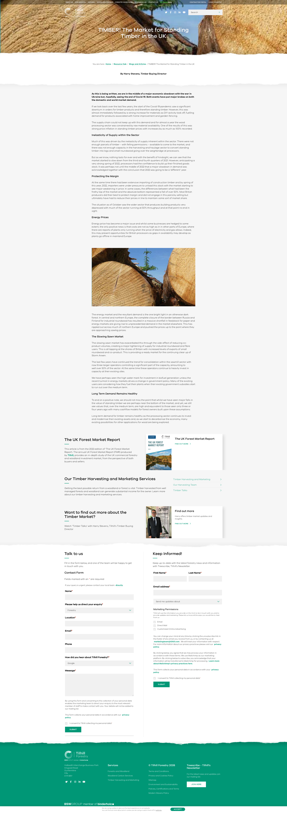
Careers (91, 2)
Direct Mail (162, 626)
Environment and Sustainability (163, 784)
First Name (159, 572)
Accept (178, 809)
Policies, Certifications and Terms (164, 788)
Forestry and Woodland (118, 771)
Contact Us (153, 2)
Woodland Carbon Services (120, 775)
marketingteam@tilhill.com (166, 641)
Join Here (196, 784)
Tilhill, (71, 455)
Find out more (182, 444)
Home (108, 64)
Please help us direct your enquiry (84, 604)
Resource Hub (140, 2)
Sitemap (152, 780)
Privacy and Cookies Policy (161, 775)
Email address (161, 586)
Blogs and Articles (137, 64)
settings (159, 810)
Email (68, 630)
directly (119, 585)
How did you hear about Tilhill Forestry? (87, 657)
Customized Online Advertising (171, 629)
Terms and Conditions (159, 771)
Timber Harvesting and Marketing (191, 479)
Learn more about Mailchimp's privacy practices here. (186, 662)
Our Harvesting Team (185, 484)
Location (70, 617)
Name (69, 591)
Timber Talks (180, 490)
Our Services (80, 2)
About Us (69, 2)
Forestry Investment (124, 2)
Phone (68, 644)
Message (70, 670)
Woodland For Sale (105, 2)
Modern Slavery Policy (159, 793)
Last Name (195, 572)
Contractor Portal (198, 2)
